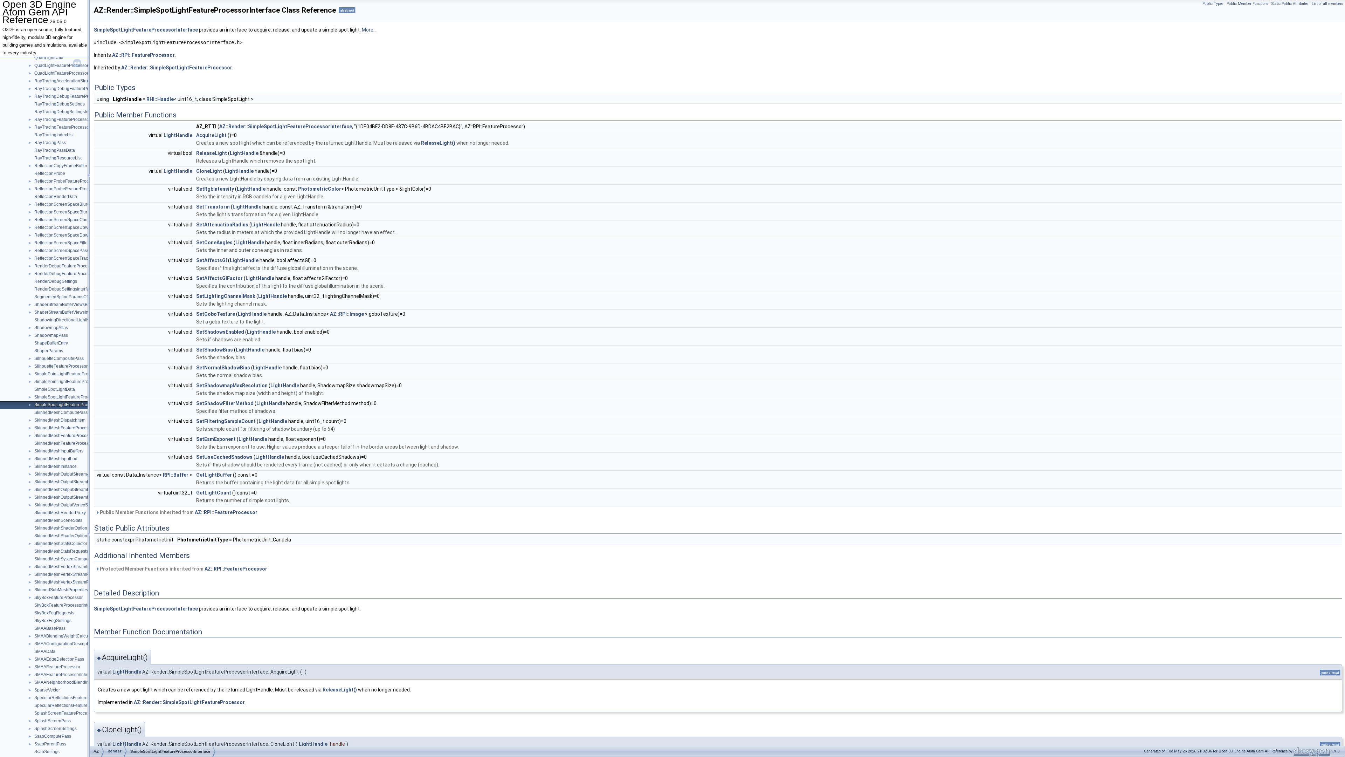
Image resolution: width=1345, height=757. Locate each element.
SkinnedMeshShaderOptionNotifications (72, 528)
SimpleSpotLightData (54, 389)
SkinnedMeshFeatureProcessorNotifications (76, 443)
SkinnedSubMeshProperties (61, 589)
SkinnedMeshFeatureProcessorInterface (72, 435)
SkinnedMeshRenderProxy (60, 512)
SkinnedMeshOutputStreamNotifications (72, 497)
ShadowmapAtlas (51, 327)
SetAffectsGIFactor (219, 278)
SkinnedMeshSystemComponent (65, 559)
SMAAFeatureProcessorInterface (65, 674)
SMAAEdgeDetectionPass (59, 659)
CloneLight (209, 171)
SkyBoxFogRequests (54, 613)
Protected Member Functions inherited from (183, 569)
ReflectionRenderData (55, 196)
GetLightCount (213, 493)
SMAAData (44, 651)
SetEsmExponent (216, 439)
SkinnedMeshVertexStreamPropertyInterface (76, 582)
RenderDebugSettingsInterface (64, 289)
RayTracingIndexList (54, 134)
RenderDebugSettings (55, 281)
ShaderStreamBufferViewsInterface (67, 312)
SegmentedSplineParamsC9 (61, 296)
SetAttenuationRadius (222, 224)
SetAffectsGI (211, 260)
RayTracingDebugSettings (59, 104)
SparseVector (47, 690)
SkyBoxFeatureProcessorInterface (66, 605)
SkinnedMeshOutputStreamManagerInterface (77, 489)
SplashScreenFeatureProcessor (64, 713)
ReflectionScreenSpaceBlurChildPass (70, 204)
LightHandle (178, 135)
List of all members (1327, 3)
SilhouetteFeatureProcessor (61, 366)
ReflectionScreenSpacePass (61, 250)
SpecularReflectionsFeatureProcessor (70, 697)
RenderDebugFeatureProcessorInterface (73, 273)
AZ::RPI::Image (347, 314)
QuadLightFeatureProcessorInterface (69, 73)
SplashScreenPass (52, 720)
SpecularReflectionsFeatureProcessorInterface (78, 705)
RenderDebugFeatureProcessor (65, 266)
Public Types (1212, 3)
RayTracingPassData (54, 150)
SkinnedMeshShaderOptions (61, 535)
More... (369, 30)
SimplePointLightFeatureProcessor (67, 373)
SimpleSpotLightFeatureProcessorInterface (75, 404)
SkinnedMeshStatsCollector (60, 543)
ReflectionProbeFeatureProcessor (66, 181)
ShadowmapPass (51, 335)
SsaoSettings (47, 751)
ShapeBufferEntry (51, 343)
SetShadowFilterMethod (225, 403)
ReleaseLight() (438, 143)
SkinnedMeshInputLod (55, 458)
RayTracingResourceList (58, 158)
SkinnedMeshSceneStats (58, 520)
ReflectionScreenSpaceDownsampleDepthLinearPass (86, 235)
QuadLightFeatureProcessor (61, 65)
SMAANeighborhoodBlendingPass (67, 682)
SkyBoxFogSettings (52, 620)
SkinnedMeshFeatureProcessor (64, 427)
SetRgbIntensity (215, 189)
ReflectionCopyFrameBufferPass (65, 165)
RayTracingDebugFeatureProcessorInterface (77, 96)
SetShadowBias (214, 350)
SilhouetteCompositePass (59, 358)
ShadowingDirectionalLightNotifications (72, 320)
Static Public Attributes (1290, 3)
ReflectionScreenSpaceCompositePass (72, 219)
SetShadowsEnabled (220, 332)
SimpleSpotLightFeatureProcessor (67, 397)
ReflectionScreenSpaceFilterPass (66, 242)
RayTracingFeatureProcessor (62, 119)
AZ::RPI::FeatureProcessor (143, 55)
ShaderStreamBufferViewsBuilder (66, 304)
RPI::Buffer (175, 475)
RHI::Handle (160, 99)
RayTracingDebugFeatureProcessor (68, 88)
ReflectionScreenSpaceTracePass (67, 258)
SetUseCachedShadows (224, 457)
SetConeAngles (214, 242)
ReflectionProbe (49, 173)
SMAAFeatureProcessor (57, 666)
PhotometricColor (319, 189)
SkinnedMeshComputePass (61, 412)
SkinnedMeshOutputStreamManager (69, 481)
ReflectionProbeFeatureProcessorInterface (75, 188)
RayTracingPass (50, 142)
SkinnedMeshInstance (55, 466)
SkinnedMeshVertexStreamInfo (63, 566)
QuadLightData (48, 57)
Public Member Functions (1247, 3)
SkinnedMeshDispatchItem (59, 420)
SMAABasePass (49, 628)
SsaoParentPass (50, 744)
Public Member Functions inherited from (178, 512)
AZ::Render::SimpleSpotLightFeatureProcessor (176, 67)
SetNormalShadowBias (223, 367)
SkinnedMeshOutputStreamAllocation (70, 474)
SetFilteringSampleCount (226, 421)
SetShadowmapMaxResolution (232, 385)
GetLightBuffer (214, 475)
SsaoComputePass (52, 736)
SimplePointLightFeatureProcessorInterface (75, 381)
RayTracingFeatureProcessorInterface (70, 127)
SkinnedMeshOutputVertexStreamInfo (70, 505)
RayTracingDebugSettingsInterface (67, 111)
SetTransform (213, 207)
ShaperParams (48, 350)
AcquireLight (211, 135)
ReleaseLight (211, 153)
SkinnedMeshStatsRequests (61, 551)
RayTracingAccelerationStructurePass (70, 81)
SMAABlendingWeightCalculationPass (71, 636)
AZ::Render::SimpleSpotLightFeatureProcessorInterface (285, 126)
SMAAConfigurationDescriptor (63, 643)
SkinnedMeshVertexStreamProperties (70, 574)
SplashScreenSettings (55, 728)
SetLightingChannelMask (225, 296)
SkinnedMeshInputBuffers (58, 451)
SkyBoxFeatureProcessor (58, 597)
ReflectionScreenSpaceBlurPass (65, 212)
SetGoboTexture (215, 314)
